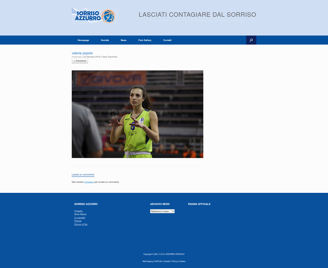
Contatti (167, 40)
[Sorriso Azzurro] (95, 16)
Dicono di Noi (80, 224)
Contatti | (167, 261)
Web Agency (148, 261)
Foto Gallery (144, 40)
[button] (251, 40)
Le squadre (79, 217)
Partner (77, 220)
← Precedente (80, 60)
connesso (89, 181)
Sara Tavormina (110, 56)
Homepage (83, 40)
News (123, 40)
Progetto (78, 210)
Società (105, 40)
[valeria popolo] (137, 157)
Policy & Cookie (178, 261)
